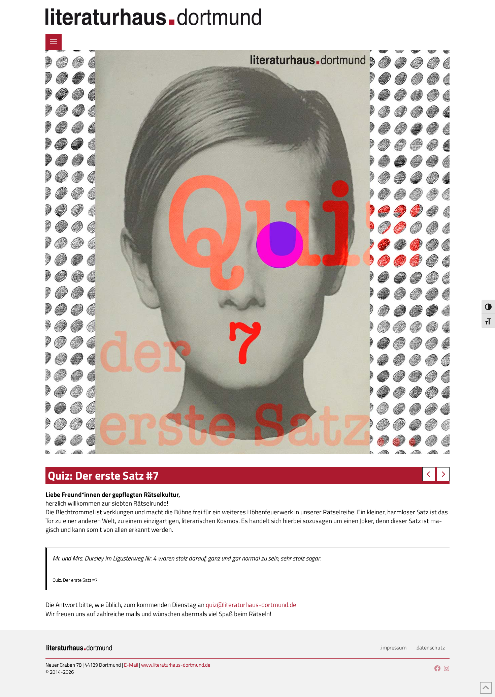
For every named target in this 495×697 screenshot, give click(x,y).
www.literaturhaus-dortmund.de (175, 665)
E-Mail (131, 665)
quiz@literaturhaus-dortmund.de (251, 604)
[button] (53, 42)
